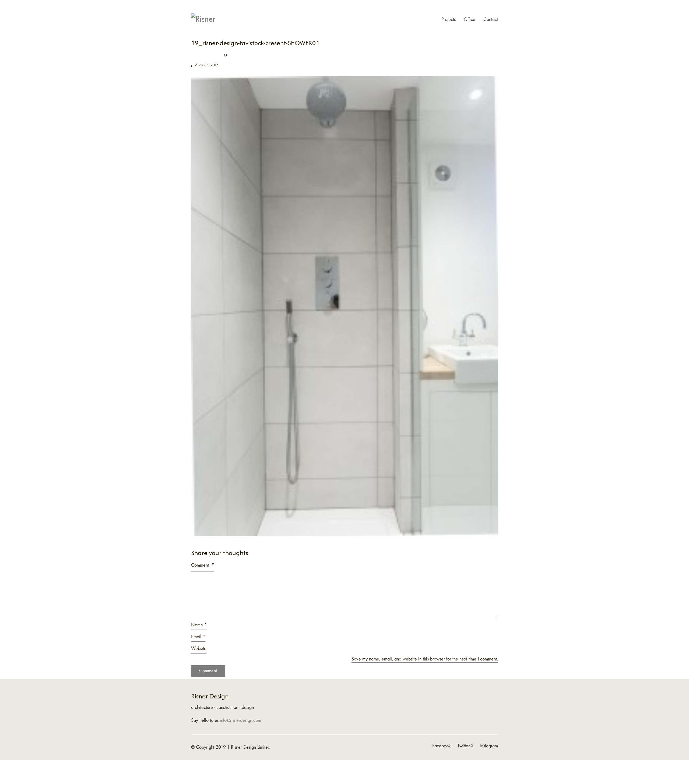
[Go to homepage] (204, 19)
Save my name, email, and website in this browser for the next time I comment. (424, 659)
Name (199, 625)
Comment (202, 565)
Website (198, 648)
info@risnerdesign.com (240, 720)
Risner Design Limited (250, 747)
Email (198, 637)
